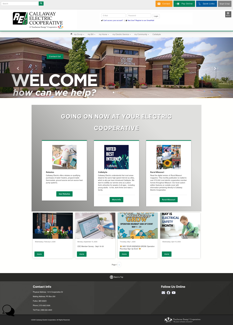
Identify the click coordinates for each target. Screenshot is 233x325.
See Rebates (64, 194)
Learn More (148, 56)
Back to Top (118, 277)
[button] (17, 67)
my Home (103, 34)
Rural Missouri (168, 199)
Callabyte (157, 34)
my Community (141, 34)
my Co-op (78, 34)
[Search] (41, 3)
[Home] (37, 20)
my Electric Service (120, 34)
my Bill (91, 34)
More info (116, 199)
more (39, 254)
